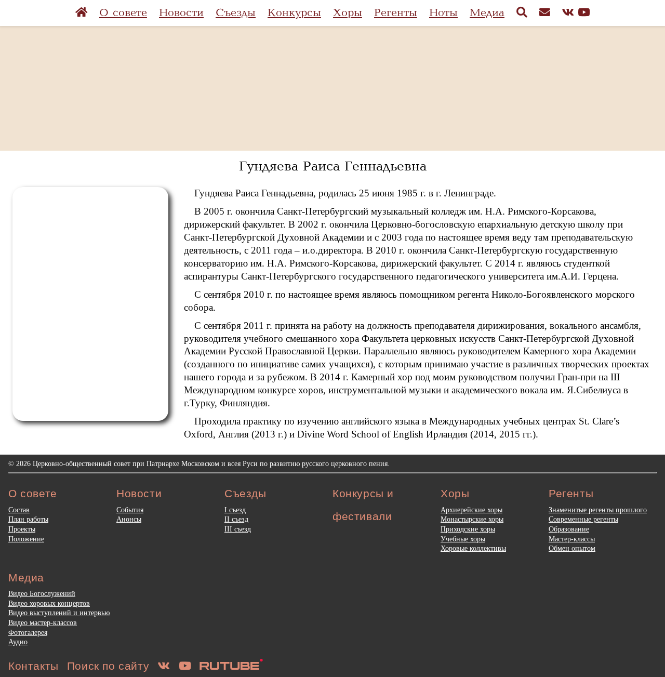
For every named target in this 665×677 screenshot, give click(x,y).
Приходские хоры (468, 529)
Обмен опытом (572, 548)
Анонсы (128, 519)
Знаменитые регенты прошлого (598, 510)
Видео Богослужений (41, 593)
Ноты (443, 13)
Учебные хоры (463, 539)
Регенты (395, 13)
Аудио (18, 642)
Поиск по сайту (108, 666)
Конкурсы (294, 13)
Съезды (236, 13)
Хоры (347, 13)
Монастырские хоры (472, 519)
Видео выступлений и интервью (59, 612)
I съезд (235, 510)
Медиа (487, 13)
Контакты (33, 666)
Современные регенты (583, 519)
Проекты (21, 529)
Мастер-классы (572, 539)
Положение (26, 539)
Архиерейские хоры (471, 510)
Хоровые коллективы (473, 548)
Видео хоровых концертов (49, 603)
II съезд (236, 519)
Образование (569, 529)
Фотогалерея (27, 632)
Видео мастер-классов (42, 622)
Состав (19, 510)
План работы (28, 519)
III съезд (237, 529)
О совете (123, 13)
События (129, 510)
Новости (181, 13)
